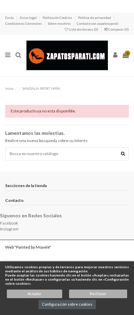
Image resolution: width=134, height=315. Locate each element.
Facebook (9, 223)
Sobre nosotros (59, 23)
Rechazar (98, 293)
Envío (9, 17)
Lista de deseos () (83, 29)
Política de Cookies (58, 17)
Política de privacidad (95, 17)
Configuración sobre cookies (67, 304)
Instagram (9, 228)
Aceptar (34, 293)
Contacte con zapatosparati (98, 23)
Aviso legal (28, 17)
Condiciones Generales (24, 23)
